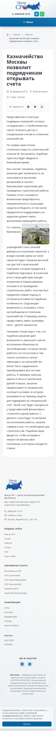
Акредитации (10, 616)
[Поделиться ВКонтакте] (28, 106)
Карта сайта (10, 556)
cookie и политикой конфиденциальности (19, 714)
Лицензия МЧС (11, 588)
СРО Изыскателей (12, 584)
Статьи (7, 547)
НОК (6, 552)
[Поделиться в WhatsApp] (42, 106)
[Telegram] (36, 14)
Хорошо (27, 724)
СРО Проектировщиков (15, 580)
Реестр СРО (9, 534)
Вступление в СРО (12, 571)
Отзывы (8, 621)
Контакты (8, 612)
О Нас (7, 608)
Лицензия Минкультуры (15, 593)
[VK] (22, 664)
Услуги (7, 538)
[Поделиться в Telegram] (35, 106)
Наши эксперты (11, 625)
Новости (8, 543)
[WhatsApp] (42, 14)
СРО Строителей (12, 575)
